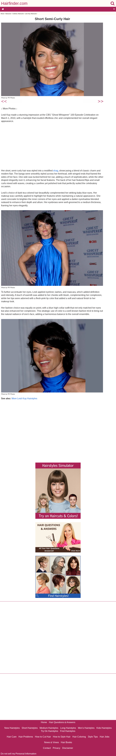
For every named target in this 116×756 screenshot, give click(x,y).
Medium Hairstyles (49, 728)
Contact (47, 748)
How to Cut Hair (43, 737)
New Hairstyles (12, 728)
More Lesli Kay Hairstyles (24, 398)
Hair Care (12, 737)
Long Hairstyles (68, 728)
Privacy (56, 748)
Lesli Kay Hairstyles (30, 13)
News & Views (51, 742)
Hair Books (66, 742)
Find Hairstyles (67, 731)
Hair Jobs (104, 737)
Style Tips (93, 737)
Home (2, 13)
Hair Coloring (79, 737)
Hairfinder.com (14, 3)
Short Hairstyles (30, 728)
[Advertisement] (52, 146)
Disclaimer (67, 748)
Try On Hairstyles (49, 731)
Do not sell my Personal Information (18, 753)
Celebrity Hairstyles (18, 13)
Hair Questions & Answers (62, 722)
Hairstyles (8, 13)
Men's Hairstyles (86, 728)
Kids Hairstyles (104, 728)
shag (55, 170)
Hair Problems (26, 737)
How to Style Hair (61, 737)
